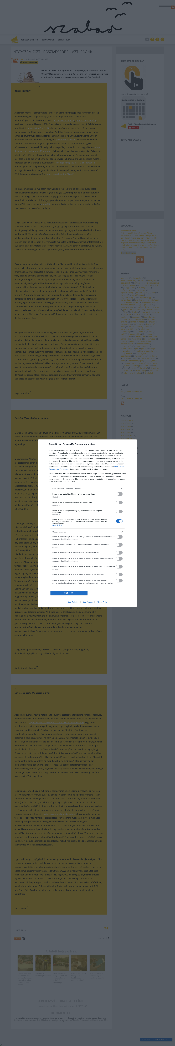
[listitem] (87, 488)
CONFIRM (69, 593)
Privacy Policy (102, 602)
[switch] (119, 494)
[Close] (131, 444)
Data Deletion (73, 602)
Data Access (87, 602)
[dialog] (87, 523)
